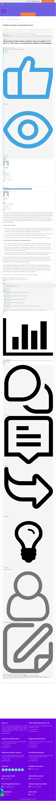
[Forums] (3, 33)
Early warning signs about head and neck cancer (15, 299)
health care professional (18, 188)
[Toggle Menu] (3, 11)
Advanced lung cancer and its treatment (16, 674)
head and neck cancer (8, 188)
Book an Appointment (28, 14)
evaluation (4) (43, 310)
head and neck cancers (32, 220)
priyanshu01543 (16, 622)
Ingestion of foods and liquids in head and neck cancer (17, 292)
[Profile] (3, 171)
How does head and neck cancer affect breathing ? (16, 295)
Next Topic (5, 289)
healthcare (43, 215)
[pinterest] (15, 769)
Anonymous (23, 277)
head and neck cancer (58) (15, 310)
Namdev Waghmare (14, 49)
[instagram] (22, 769)
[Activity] (4, 171)
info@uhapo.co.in (34, 731)
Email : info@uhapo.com (33, 1)
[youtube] (12, 769)
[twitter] (6, 769)
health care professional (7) (27, 310)
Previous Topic (7, 288)
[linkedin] (9, 769)
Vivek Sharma (25, 279)
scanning (25, 188)
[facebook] (3, 769)
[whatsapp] (19, 769)
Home (3, 19)
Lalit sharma (7, 173)
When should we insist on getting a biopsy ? (14, 302)
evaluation (30, 188)
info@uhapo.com (7, 747)
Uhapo (3, 725)
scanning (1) (36, 310)
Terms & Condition (6, 733)
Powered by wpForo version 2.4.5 (20, 678)
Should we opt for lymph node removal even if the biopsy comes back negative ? (22, 306)
